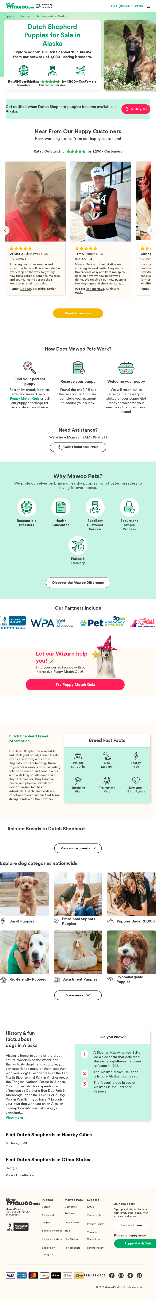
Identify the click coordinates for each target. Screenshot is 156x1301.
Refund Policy (95, 1248)
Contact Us (94, 1215)
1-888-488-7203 (93, 1275)
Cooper (25, 288)
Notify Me (139, 109)
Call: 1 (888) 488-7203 (80, 447)
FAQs (90, 1207)
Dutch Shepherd (41, 16)
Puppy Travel (72, 1222)
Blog (67, 1230)
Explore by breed (52, 1230)
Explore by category (48, 1251)
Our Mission (71, 1239)
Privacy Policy (95, 1224)
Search (46, 1207)
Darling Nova (95, 288)
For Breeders (72, 1248)
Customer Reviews (70, 1210)
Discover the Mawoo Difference (78, 582)
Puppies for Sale (15, 16)
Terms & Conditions (93, 1236)
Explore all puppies (48, 1219)
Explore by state (52, 1239)
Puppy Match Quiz (24, 398)
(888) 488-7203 (127, 6)
